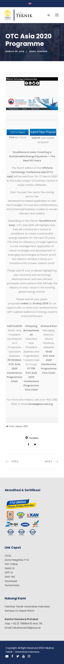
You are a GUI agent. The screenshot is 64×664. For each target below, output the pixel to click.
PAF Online (11, 564)
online (24, 303)
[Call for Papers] (18, 132)
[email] (6, 656)
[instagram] (29, 656)
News (32, 51)
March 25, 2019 (14, 51)
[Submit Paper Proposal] (43, 132)
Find (11, 137)
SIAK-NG (10, 577)
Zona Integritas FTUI (17, 560)
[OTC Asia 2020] (32, 103)
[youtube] (23, 656)
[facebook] (12, 656)
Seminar (42, 51)
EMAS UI (9, 568)
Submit (36, 138)
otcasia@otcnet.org (40, 404)
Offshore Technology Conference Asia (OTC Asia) (30, 172)
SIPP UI (9, 572)
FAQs (8, 555)
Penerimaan (12, 585)
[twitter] (17, 656)
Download (11, 581)
